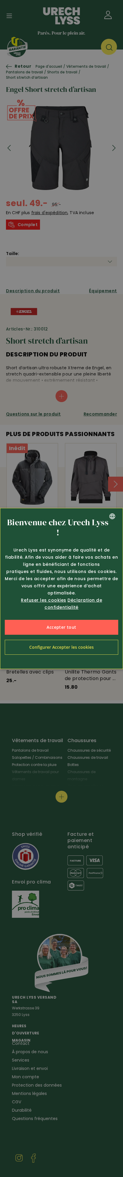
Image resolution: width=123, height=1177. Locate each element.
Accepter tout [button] (61, 627)
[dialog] (61, 588)
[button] (61, 647)
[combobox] (112, 516)
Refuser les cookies (43, 600)
